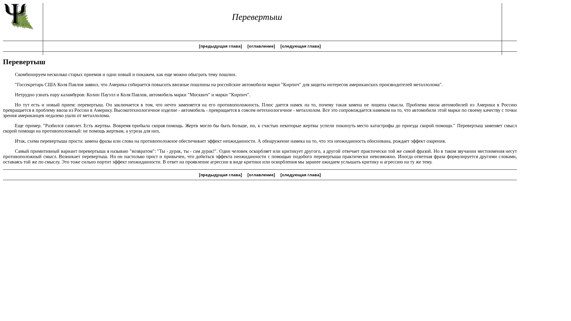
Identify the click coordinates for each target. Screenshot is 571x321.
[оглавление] (261, 46)
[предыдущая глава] (220, 46)
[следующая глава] (300, 46)
